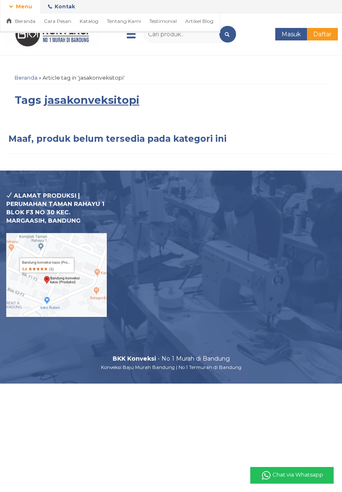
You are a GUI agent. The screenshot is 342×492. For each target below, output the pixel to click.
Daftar (322, 34)
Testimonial (163, 21)
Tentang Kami (124, 21)
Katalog (89, 21)
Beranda (24, 21)
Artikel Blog (199, 21)
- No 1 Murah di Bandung (171, 358)
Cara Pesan (57, 21)
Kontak (64, 6)
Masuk (291, 34)
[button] (227, 34)
